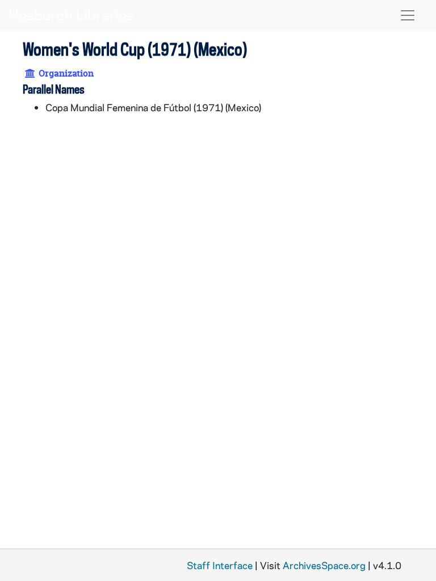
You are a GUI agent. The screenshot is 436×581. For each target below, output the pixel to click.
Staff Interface (220, 565)
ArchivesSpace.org (324, 565)
